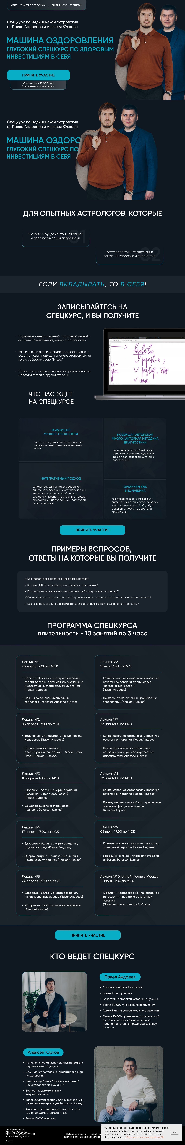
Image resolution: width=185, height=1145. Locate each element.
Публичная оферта (76, 1134)
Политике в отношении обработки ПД (145, 1137)
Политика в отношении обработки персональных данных (92, 1137)
